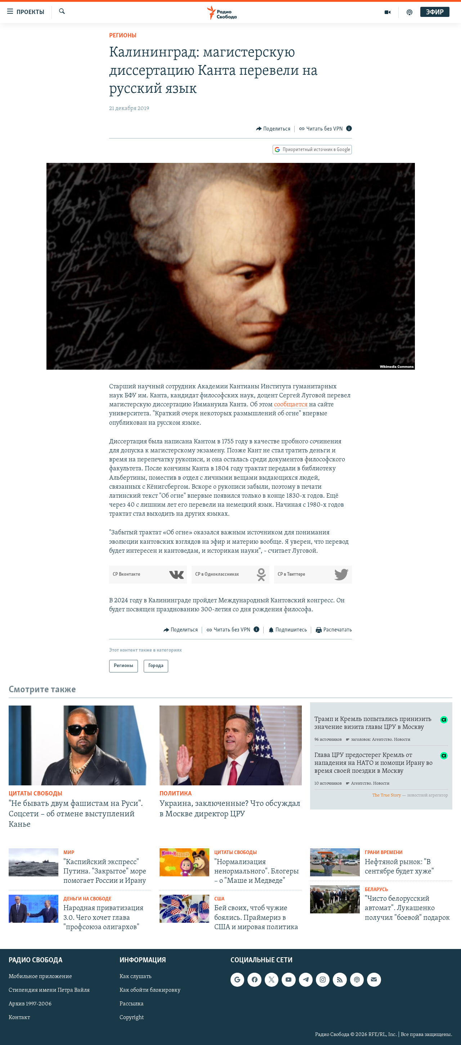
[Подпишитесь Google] (237, 979)
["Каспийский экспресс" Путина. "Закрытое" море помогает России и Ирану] (33, 862)
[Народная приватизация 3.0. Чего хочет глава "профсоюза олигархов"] (33, 909)
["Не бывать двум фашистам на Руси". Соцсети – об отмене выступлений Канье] (80, 745)
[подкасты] (409, 12)
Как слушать (135, 977)
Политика (176, 794)
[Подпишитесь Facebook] (254, 979)
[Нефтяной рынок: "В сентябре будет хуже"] (335, 862)
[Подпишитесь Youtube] (288, 979)
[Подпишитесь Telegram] (306, 979)
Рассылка (132, 1004)
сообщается (291, 405)
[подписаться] (374, 979)
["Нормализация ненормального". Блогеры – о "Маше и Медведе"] (184, 862)
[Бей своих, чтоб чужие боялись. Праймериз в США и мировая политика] (184, 909)
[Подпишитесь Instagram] (323, 979)
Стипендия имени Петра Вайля (49, 990)
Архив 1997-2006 (30, 1004)
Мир (68, 852)
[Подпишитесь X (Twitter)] (271, 979)
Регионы (122, 36)
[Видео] (388, 12)
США (219, 899)
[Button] (273, 129)
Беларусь (376, 890)
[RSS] (339, 979)
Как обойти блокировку (150, 990)
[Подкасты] (357, 979)
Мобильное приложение (40, 977)
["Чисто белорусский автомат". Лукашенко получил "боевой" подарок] (335, 899)
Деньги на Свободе (87, 899)
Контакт (19, 1018)
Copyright (132, 1018)
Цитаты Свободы (35, 794)
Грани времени (384, 852)
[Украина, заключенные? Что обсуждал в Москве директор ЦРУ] (231, 745)
